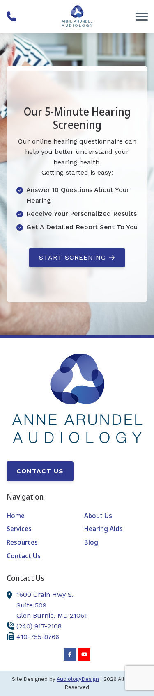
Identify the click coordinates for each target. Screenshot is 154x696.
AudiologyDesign (78, 679)
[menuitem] (38, 516)
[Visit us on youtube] (84, 654)
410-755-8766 (37, 637)
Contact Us (40, 471)
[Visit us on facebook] (70, 654)
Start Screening (72, 257)
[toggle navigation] (141, 16)
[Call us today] (11, 16)
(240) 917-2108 (39, 626)
